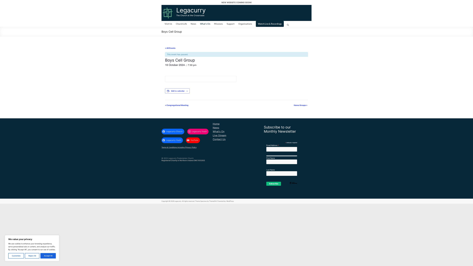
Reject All (32, 256)
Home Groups (300, 105)
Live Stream (219, 135)
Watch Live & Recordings (270, 23)
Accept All (48, 256)
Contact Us (219, 139)
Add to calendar (178, 91)
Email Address (272, 145)
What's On (218, 131)
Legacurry (191, 10)
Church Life (181, 23)
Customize (16, 256)
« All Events (170, 48)
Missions (218, 23)
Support (231, 23)
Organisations (245, 23)
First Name (270, 158)
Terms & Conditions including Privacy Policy (179, 147)
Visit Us (168, 23)
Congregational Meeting (176, 105)
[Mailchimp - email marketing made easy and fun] (293, 187)
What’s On (205, 23)
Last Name (270, 170)
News (193, 23)
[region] (32, 248)
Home (216, 123)
